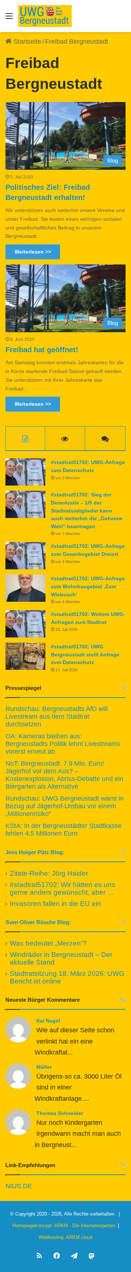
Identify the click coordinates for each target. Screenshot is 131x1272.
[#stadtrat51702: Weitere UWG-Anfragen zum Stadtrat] (25, 623)
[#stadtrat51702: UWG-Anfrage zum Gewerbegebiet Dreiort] (25, 555)
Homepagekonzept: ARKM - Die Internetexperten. (64, 1225)
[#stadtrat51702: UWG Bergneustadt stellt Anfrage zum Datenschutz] (25, 656)
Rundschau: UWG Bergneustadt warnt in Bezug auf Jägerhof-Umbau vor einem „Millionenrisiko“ (64, 806)
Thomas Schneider (59, 1113)
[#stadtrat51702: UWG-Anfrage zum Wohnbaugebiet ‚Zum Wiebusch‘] (25, 588)
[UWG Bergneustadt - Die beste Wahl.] (45, 16)
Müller (44, 1067)
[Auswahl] (9, 19)
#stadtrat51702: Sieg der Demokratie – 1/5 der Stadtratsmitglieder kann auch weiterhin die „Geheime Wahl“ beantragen (87, 510)
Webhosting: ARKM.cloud (65, 1237)
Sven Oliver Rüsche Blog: (38, 922)
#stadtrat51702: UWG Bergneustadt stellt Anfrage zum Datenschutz (85, 654)
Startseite (26, 41)
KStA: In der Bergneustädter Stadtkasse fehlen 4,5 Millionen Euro (63, 829)
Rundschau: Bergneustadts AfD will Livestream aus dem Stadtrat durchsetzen (56, 716)
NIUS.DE (18, 1186)
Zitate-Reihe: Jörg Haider (49, 873)
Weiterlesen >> (33, 252)
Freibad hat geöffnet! (41, 350)
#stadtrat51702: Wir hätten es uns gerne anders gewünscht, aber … (62, 888)
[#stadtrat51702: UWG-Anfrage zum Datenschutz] (25, 472)
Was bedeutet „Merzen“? (48, 943)
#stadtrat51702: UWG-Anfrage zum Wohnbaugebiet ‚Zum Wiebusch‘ (88, 586)
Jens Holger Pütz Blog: (34, 852)
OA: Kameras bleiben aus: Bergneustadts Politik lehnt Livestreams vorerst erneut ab (62, 744)
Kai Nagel (48, 1021)
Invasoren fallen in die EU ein (55, 903)
